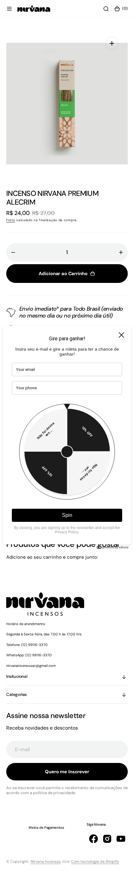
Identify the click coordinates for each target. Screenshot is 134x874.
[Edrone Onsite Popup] (67, 437)
